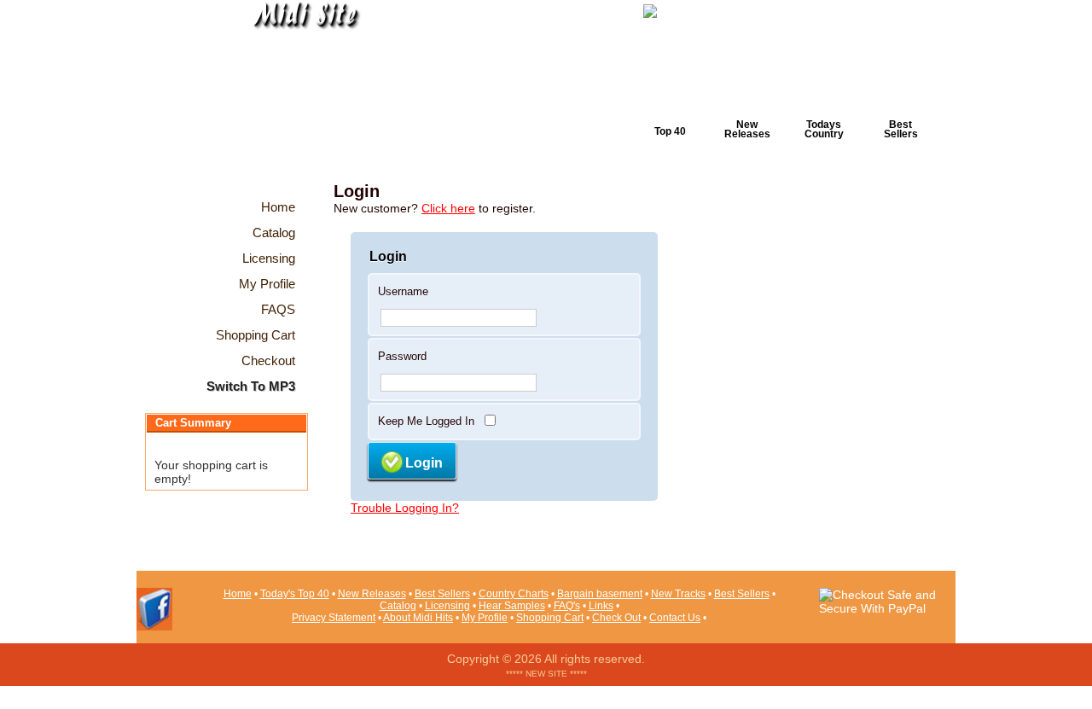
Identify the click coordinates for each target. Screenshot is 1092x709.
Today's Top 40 (294, 594)
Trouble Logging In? (405, 507)
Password (402, 356)
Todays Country (824, 129)
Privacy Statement (333, 618)
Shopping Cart (550, 618)
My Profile (485, 618)
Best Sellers (901, 129)
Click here (448, 208)
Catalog (398, 606)
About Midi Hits (418, 618)
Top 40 (670, 131)
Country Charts (514, 594)
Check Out (616, 618)
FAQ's (567, 606)
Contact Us (674, 618)
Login (424, 463)
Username (403, 291)
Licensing (447, 606)
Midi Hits (295, 103)
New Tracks (678, 594)
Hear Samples (512, 606)
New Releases (747, 129)
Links (601, 606)
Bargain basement (599, 594)
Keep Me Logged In (426, 421)
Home (238, 594)
